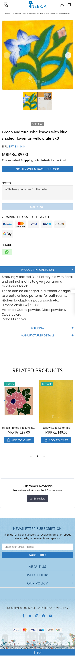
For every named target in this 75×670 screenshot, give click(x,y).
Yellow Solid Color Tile (56, 427)
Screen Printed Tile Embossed (19, 427)
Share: (7, 245)
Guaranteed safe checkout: (26, 217)
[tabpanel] (19, 415)
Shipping (27, 160)
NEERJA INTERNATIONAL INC (37, 4)
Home (7, 13)
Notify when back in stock (37, 169)
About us (37, 567)
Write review (37, 498)
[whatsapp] (7, 252)
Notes (6, 183)
